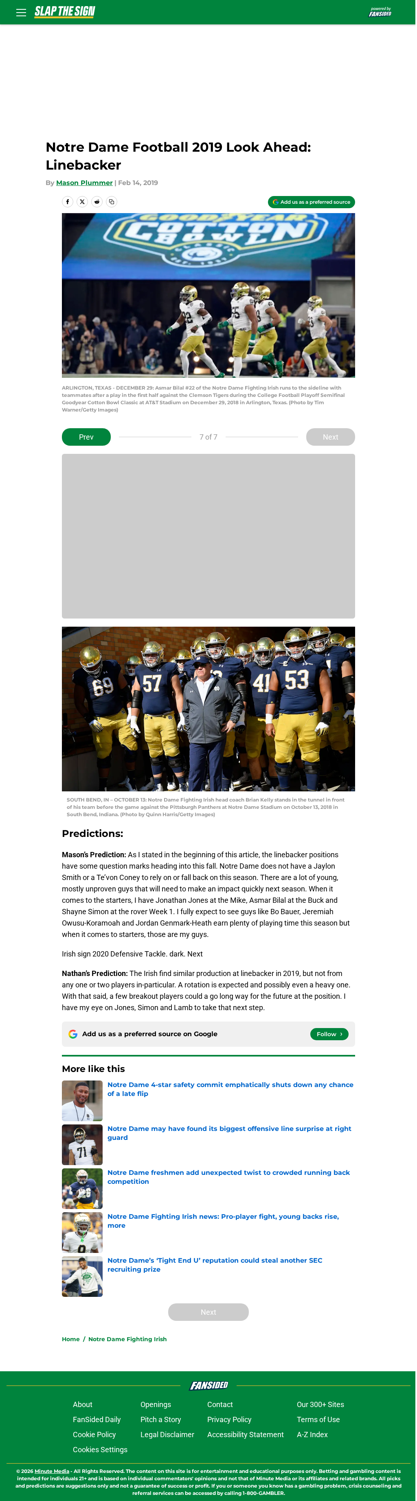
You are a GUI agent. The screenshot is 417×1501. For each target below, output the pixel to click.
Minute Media (52, 1471)
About (82, 1404)
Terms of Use (318, 1419)
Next (330, 437)
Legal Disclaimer (167, 1434)
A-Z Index (312, 1434)
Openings (155, 1404)
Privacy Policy (229, 1419)
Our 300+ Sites (320, 1404)
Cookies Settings (100, 1449)
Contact (220, 1404)
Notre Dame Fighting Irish (127, 1339)
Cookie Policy (94, 1434)
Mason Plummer (84, 183)
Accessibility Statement (245, 1434)
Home (71, 1339)
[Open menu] (21, 12)
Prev (86, 437)
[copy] (111, 201)
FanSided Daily (97, 1419)
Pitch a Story (160, 1419)
